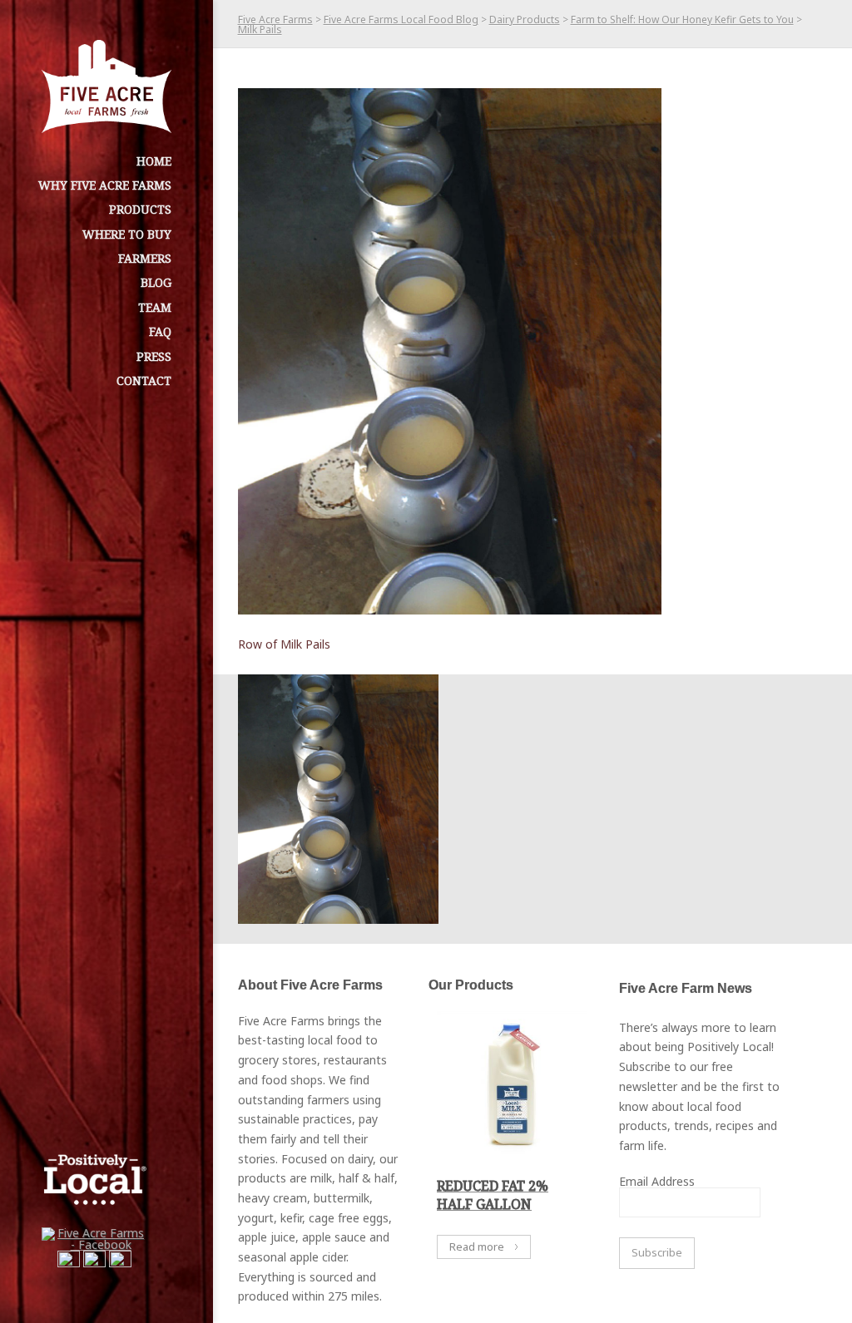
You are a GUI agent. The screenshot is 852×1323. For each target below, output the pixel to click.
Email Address (657, 1181)
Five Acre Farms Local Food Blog (401, 19)
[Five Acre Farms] (106, 86)
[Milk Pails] (449, 351)
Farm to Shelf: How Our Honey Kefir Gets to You (682, 19)
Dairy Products (524, 19)
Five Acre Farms (275, 19)
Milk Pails (260, 29)
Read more (476, 1246)
